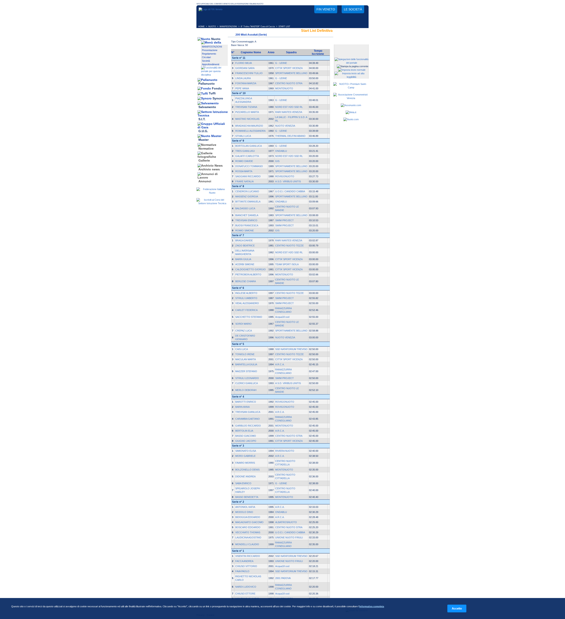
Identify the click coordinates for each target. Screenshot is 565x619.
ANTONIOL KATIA (245, 507)
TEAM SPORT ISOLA (287, 264)
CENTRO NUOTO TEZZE (289, 245)
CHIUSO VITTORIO (246, 566)
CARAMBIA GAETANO (247, 418)
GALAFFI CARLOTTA (247, 156)
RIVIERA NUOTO (284, 450)
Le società (353, 9)
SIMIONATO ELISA (245, 450)
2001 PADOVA (283, 578)
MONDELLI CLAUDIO (247, 544)
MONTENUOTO (284, 88)
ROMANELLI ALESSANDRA (250, 131)
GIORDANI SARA (244, 68)
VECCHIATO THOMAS (247, 532)
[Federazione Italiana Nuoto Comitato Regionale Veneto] (210, 9)
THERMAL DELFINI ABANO (290, 136)
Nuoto (215, 39)
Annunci (204, 181)
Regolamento (209, 53)
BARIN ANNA (242, 407)
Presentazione (209, 50)
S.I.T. (201, 119)
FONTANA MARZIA (245, 83)
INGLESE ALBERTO (246, 293)
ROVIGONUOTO (284, 176)
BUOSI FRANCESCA (246, 225)
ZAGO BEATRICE (245, 245)
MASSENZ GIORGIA (246, 196)
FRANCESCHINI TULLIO (249, 73)
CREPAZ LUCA (243, 330)
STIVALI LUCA (243, 136)
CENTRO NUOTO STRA (288, 83)
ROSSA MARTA (243, 171)
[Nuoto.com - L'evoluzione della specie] (351, 119)
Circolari (206, 57)
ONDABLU (281, 151)
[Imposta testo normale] (351, 70)
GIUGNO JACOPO (245, 441)
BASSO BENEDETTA (246, 497)
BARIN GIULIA (243, 259)
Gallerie (204, 160)
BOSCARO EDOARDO (247, 527)
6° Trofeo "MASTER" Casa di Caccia (258, 26)
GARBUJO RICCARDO (248, 425)
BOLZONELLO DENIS (247, 469)
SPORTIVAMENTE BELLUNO (291, 73)
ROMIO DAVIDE (244, 161)
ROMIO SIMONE (244, 230)
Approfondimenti (210, 64)
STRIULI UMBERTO (246, 298)
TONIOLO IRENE (244, 354)
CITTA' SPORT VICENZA (289, 68)
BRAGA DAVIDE (244, 240)
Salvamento (207, 107)
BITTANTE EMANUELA (247, 201)
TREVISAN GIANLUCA (247, 412)
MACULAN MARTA (245, 359)
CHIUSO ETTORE (245, 593)
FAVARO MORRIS (245, 462)
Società (206, 60)
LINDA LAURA (243, 78)
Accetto (457, 608)
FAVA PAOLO (242, 571)
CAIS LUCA (241, 349)
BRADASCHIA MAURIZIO (249, 125)
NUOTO (212, 26)
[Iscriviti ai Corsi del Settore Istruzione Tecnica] (212, 203)
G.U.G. (203, 131)
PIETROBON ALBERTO (248, 274)
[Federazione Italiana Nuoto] (212, 192)
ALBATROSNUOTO (286, 522)
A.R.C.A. (279, 364)
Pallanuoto (206, 83)
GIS (277, 161)
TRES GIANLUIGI (245, 151)
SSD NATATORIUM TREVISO (291, 349)
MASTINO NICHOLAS (247, 119)
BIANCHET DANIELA (246, 215)
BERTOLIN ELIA (244, 430)
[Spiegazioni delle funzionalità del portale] (351, 62)
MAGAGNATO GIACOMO (249, 522)
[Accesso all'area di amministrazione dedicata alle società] (351, 48)
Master (203, 140)
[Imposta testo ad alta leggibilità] (351, 77)
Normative (206, 148)
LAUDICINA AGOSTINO (248, 537)
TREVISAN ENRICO (246, 220)
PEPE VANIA (242, 88)
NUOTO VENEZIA (285, 125)
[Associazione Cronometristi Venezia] (351, 98)
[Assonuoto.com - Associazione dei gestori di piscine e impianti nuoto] (351, 105)
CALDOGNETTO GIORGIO (250, 269)
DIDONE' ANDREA (245, 476)
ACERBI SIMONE (244, 264)
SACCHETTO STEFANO (248, 317)
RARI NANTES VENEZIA (288, 112)
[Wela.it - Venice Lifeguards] (351, 112)
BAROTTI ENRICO (245, 401)
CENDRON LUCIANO (247, 191)
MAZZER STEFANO (246, 371)
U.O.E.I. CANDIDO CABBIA (290, 191)
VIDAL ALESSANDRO (247, 303)
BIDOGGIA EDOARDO (247, 517)
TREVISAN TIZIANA (246, 107)
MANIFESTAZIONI (228, 26)
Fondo (217, 88)
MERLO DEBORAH (245, 390)
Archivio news (209, 169)
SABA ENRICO (243, 483)
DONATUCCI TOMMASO (249, 166)
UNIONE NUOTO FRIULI (289, 537)
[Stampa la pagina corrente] (352, 66)
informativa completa (371, 606)
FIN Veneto (325, 9)
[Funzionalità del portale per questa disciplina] (214, 74)
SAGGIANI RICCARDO (248, 176)
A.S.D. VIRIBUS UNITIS (288, 181)
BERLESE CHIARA (245, 281)
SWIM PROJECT (284, 220)
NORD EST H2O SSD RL (289, 107)
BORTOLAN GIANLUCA (248, 146)
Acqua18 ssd (282, 317)
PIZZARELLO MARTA (247, 112)
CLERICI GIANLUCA (246, 383)
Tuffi (212, 93)
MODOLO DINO (244, 512)
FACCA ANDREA (244, 561)
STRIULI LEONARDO (247, 378)
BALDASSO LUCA (245, 208)
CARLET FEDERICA (246, 310)
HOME (201, 26)
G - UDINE (281, 63)
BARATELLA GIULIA (246, 364)
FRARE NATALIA (244, 181)
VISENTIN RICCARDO (247, 556)
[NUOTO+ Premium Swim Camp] (351, 87)
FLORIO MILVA (243, 63)
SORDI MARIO (243, 323)
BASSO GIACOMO (245, 435)
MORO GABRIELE (245, 456)
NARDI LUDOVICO (245, 586)
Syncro (218, 98)
